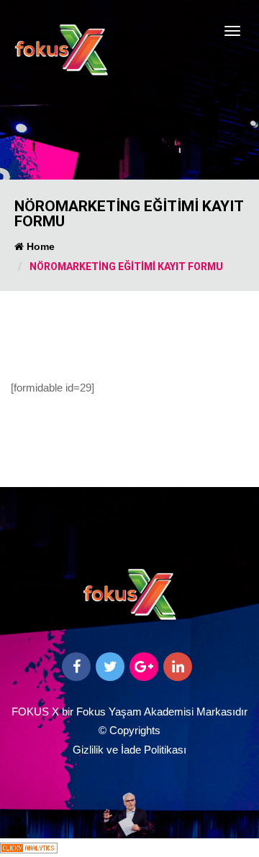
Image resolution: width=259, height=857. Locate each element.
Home (39, 246)
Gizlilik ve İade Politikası (129, 749)
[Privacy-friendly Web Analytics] (29, 847)
